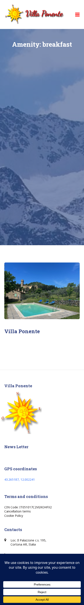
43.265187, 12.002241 (19, 479)
